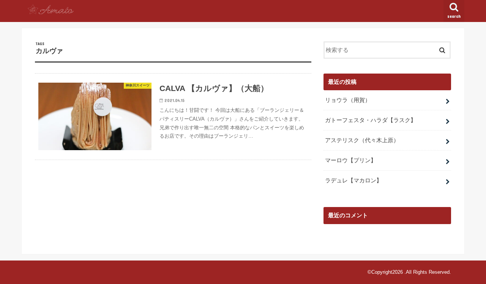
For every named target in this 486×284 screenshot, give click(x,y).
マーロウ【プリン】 (350, 160)
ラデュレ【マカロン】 (353, 180)
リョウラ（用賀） (348, 100)
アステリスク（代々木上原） (362, 140)
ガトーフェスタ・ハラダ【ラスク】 (370, 120)
